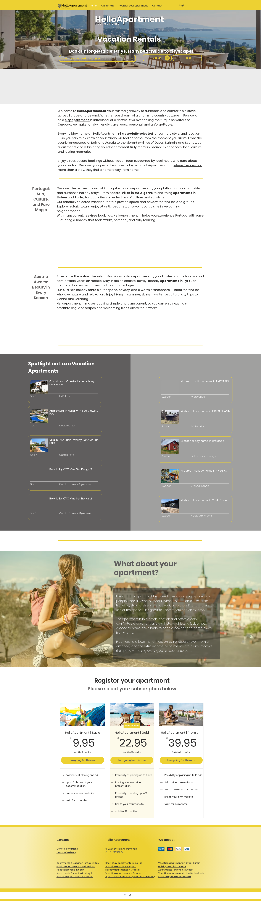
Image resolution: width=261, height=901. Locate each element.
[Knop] (45, 425)
